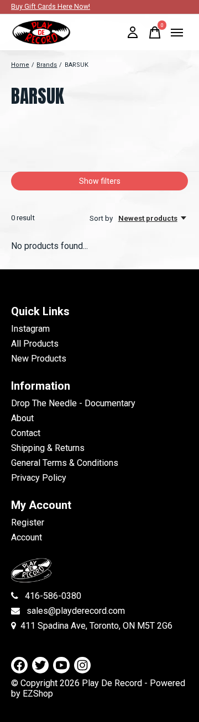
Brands (46, 64)
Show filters (100, 181)
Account (26, 537)
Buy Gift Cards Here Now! (50, 6)
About (22, 418)
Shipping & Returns (48, 448)
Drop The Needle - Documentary (73, 403)
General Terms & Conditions (64, 463)
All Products (35, 343)
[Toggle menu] (177, 33)
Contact (25, 433)
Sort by (102, 218)
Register (27, 522)
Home (20, 64)
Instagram (30, 328)
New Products (38, 358)
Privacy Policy (38, 478)
